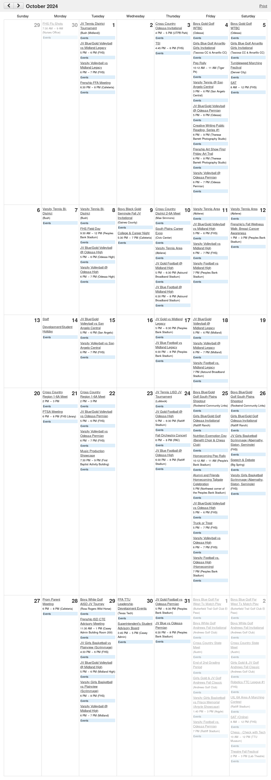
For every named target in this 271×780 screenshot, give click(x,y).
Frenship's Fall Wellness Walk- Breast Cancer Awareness (247, 228)
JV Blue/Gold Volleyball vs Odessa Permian (96, 413)
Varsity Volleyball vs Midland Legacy (94, 65)
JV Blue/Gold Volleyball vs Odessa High (209, 505)
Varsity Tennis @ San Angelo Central (208, 84)
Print (263, 5)
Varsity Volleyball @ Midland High (94, 708)
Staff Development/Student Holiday (57, 325)
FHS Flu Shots (53, 23)
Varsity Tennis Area (168, 248)
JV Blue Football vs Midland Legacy (168, 344)
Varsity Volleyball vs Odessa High (207, 540)
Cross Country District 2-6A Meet (167, 210)
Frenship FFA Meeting (95, 82)
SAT (233, 82)
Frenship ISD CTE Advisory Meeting (92, 621)
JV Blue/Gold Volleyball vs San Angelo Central (92, 323)
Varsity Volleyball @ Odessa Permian (206, 174)
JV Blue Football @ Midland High (168, 289)
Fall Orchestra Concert (171, 435)
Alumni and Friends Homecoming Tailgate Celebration (208, 479)
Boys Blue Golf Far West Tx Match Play (207, 601)
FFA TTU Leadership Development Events (132, 603)
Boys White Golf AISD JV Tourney (92, 601)
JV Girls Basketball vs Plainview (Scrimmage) (96, 644)
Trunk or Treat (202, 523)
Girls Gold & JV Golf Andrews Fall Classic (207, 680)
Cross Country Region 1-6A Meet (55, 394)
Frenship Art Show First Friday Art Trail (209, 151)
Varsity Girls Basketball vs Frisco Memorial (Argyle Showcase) (209, 702)
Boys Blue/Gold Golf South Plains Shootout (205, 396)
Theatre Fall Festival (244, 751)
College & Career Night (133, 233)
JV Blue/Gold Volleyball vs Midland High (209, 226)
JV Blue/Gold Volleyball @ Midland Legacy (204, 323)
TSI (157, 43)
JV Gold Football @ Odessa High (168, 413)
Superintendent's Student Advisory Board (135, 625)
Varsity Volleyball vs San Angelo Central (97, 345)
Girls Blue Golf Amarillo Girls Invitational (209, 45)
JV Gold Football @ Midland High (168, 265)
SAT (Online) (239, 717)
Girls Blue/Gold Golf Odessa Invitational (207, 418)
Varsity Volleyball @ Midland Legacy (206, 345)
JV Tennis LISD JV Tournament (168, 394)
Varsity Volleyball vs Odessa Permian (94, 433)
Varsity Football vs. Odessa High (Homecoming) (206, 562)
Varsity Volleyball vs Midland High (207, 245)
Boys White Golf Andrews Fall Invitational (209, 625)
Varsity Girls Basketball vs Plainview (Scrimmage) (96, 686)
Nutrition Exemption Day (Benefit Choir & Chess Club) (210, 440)
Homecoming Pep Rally (209, 455)
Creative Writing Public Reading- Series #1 (208, 127)
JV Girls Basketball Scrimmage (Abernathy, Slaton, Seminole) (247, 440)
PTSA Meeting (53, 411)
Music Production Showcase (92, 453)
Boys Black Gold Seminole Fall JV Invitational (129, 213)
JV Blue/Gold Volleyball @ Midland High (96, 664)
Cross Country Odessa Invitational (168, 25)
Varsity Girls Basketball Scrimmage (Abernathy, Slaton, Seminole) (247, 479)
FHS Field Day (90, 228)
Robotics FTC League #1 (248, 682)
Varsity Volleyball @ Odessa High (94, 269)
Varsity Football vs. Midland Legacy (206, 364)
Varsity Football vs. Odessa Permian (206, 723)
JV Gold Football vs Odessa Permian (169, 601)
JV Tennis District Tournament (92, 25)
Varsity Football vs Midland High (205, 265)
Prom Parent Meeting (51, 601)
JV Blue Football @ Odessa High (168, 452)
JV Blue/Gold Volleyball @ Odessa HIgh (96, 249)
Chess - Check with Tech (248, 732)
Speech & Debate (243, 459)
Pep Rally (199, 63)
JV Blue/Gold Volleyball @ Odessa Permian (209, 108)
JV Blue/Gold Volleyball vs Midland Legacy (96, 45)
